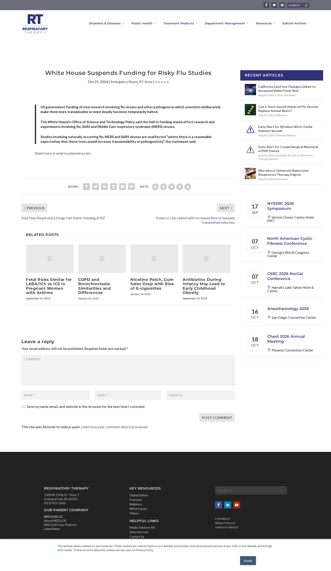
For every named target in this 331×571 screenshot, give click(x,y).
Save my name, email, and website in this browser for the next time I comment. (86, 406)
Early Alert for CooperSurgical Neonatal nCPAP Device (288, 149)
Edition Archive (294, 23)
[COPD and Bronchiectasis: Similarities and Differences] (102, 258)
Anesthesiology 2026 (288, 308)
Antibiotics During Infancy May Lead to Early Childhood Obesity (204, 286)
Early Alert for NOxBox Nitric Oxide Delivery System (285, 129)
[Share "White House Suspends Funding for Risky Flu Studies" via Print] (131, 186)
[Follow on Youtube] (236, 505)
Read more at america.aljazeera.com (63, 153)
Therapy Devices (286, 135)
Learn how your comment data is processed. (114, 427)
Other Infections (286, 95)
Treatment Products (178, 23)
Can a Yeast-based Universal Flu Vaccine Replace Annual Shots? (288, 109)
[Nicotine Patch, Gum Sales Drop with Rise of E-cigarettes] (154, 258)
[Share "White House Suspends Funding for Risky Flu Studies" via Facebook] (86, 186)
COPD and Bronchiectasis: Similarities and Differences (94, 286)
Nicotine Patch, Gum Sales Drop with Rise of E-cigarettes (152, 283)
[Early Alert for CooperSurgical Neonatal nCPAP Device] (250, 149)
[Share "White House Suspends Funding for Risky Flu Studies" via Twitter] (95, 186)
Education (282, 179)
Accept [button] (248, 560)
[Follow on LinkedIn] (227, 505)
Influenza (281, 115)
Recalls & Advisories (300, 155)
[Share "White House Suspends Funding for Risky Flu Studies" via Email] (122, 186)
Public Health (141, 23)
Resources (264, 23)
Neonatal (281, 155)
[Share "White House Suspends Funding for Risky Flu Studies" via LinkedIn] (104, 186)
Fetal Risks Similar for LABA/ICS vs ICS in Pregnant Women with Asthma (49, 286)
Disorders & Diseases (105, 23)
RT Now (145, 81)
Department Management (225, 23)
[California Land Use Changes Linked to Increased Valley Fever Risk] (250, 89)
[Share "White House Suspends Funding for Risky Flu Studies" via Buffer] (113, 186)
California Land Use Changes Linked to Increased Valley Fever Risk (287, 88)
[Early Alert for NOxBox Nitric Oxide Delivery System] (250, 129)
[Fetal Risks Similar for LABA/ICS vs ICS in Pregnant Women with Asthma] (50, 258)
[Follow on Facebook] (218, 505)
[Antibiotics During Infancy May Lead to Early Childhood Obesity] (206, 258)
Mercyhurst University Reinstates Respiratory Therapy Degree (283, 172)
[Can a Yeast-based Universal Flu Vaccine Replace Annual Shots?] (250, 109)
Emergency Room (124, 81)
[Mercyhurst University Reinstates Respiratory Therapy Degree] (250, 173)
